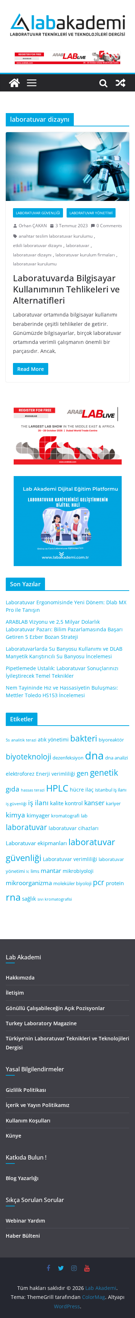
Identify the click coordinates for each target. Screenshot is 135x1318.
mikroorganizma (29, 883)
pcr (98, 882)
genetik (104, 772)
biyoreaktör (111, 740)
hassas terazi (33, 790)
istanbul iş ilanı (110, 790)
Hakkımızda (20, 977)
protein (115, 883)
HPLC (57, 788)
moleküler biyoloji (72, 883)
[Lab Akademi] (14, 82)
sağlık (29, 898)
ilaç (89, 789)
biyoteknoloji (28, 757)
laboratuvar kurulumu (35, 264)
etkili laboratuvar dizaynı (37, 245)
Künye (13, 1135)
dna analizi (116, 758)
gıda (12, 789)
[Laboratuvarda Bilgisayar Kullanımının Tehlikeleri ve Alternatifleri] (67, 166)
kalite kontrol (66, 803)
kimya (15, 814)
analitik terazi (23, 740)
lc (27, 871)
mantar (51, 870)
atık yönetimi (53, 739)
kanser (94, 802)
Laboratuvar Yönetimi (91, 212)
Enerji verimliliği (55, 773)
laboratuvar (77, 245)
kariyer (113, 804)
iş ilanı (38, 802)
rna (13, 897)
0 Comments (109, 226)
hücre (77, 789)
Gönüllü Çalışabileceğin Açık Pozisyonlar (55, 1008)
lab (84, 816)
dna (94, 755)
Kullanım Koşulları (28, 1120)
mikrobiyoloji (78, 871)
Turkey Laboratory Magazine (41, 1023)
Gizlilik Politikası (26, 1089)
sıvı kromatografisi (54, 899)
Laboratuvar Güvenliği (38, 212)
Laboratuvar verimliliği (70, 859)
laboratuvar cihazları (74, 828)
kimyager (38, 815)
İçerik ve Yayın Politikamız (37, 1105)
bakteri (83, 738)
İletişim (15, 992)
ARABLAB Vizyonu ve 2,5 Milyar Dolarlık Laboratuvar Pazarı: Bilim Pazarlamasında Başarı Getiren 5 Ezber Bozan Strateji (64, 629)
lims (35, 871)
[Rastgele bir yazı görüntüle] (120, 82)
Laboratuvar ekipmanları (36, 843)
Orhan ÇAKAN (33, 226)
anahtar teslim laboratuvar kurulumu (56, 236)
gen (83, 773)
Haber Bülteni (23, 1235)
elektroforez (20, 773)
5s (8, 740)
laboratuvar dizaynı (32, 255)
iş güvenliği (16, 803)
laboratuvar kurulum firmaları (85, 255)
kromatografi (65, 816)
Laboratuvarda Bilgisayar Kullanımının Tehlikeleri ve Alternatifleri (66, 289)
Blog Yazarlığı (22, 1178)
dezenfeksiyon (68, 758)
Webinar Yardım (25, 1220)
